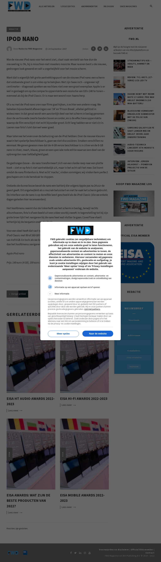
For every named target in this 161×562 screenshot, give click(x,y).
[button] (80, 294)
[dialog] (80, 281)
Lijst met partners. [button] (92, 309)
